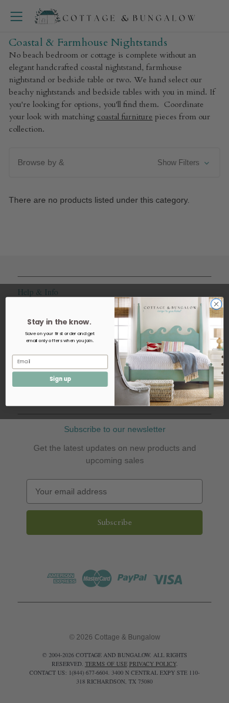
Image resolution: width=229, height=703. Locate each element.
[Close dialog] (216, 304)
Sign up (60, 379)
